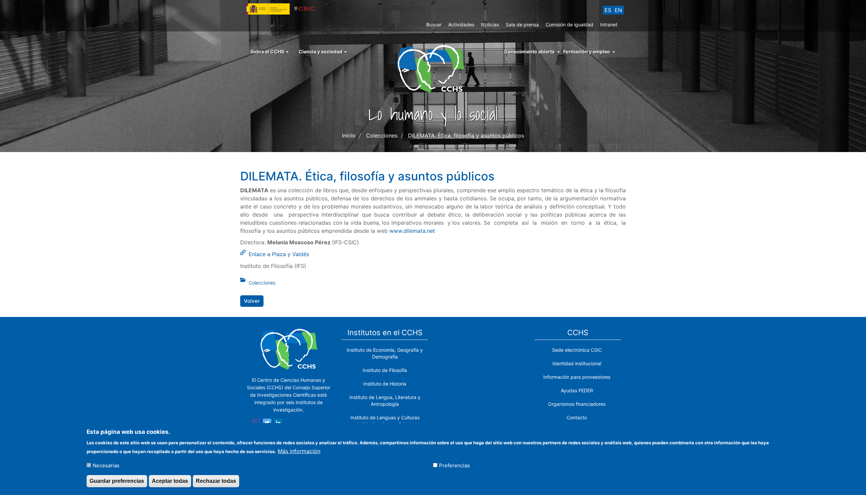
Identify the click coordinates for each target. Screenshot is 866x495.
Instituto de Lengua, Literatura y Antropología (384, 400)
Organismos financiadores (577, 404)
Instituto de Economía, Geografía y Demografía (385, 353)
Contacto (577, 417)
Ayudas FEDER (577, 390)
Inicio (349, 135)
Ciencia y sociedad (321, 51)
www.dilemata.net (412, 230)
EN (618, 10)
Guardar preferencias (117, 481)
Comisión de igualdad (569, 24)
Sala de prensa (522, 24)
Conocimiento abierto (529, 51)
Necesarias (106, 465)
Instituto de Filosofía (385, 370)
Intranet (608, 24)
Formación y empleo (586, 51)
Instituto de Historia (384, 384)
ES (608, 10)
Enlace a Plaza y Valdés (279, 254)
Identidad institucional (576, 363)
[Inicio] (433, 68)
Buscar (433, 24)
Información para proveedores (576, 377)
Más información (299, 450)
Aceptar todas (170, 481)
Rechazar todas (216, 481)
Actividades (461, 24)
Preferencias (454, 465)
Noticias (490, 24)
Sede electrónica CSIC (577, 350)
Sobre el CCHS (267, 51)
